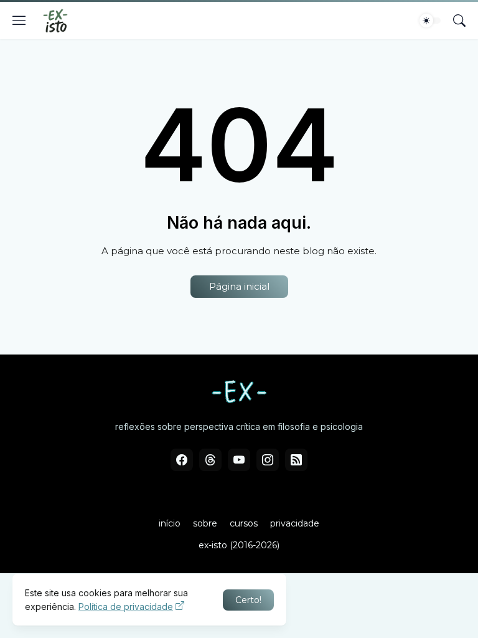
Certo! (248, 600)
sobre (205, 523)
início (169, 523)
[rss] (296, 460)
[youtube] (239, 460)
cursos (244, 523)
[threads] (210, 460)
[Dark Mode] (430, 20)
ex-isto (213, 545)
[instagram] (267, 460)
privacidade (294, 523)
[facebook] (182, 460)
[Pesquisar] (459, 20)
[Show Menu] (19, 20)
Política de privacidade (125, 606)
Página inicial (239, 286)
